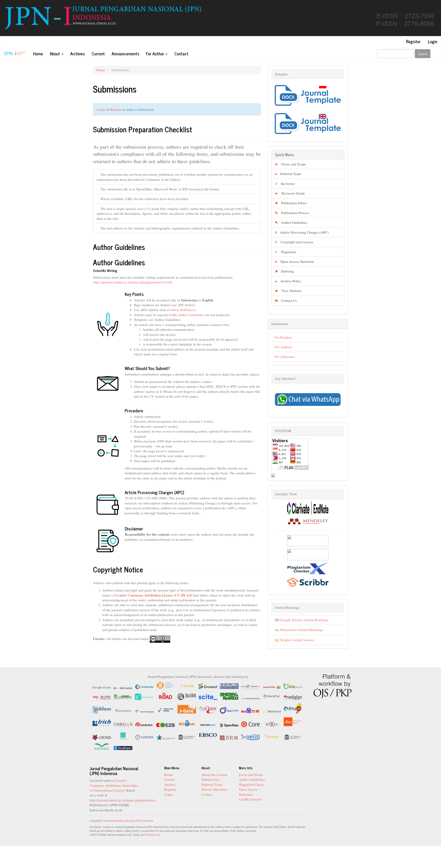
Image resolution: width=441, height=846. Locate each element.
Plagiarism (285, 251)
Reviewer (285, 183)
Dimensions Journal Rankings (301, 629)
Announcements (125, 53)
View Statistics (288, 290)
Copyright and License (294, 241)
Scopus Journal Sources (296, 639)
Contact (181, 53)
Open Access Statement (294, 261)
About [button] (55, 53)
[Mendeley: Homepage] (307, 520)
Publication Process (292, 212)
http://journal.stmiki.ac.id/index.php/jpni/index (123, 800)
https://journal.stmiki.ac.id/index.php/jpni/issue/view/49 (132, 282)
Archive (169, 784)
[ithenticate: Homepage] (307, 554)
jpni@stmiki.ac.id (150, 834)
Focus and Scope (290, 164)
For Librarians (285, 356)
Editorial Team (288, 173)
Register (413, 41)
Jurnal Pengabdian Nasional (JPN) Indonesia (128, 820)
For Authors (283, 347)
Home (38, 53)
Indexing (284, 271)
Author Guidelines (191, 314)
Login (432, 41)
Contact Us (286, 300)
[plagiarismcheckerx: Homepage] (307, 568)
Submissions (210, 779)
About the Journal (214, 774)
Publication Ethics (291, 202)
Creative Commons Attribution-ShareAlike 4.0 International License (114, 785)
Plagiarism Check (251, 784)
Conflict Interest (250, 799)
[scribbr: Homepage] (307, 582)
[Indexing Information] (198, 715)
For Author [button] (155, 53)
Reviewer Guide (290, 193)
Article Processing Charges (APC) (301, 232)
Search (422, 54)
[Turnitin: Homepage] (307, 540)
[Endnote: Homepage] (307, 508)
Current (98, 53)
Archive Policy (288, 280)
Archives (77, 53)
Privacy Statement (214, 789)
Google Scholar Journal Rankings (303, 619)
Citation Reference (181, 309)
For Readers (283, 337)
